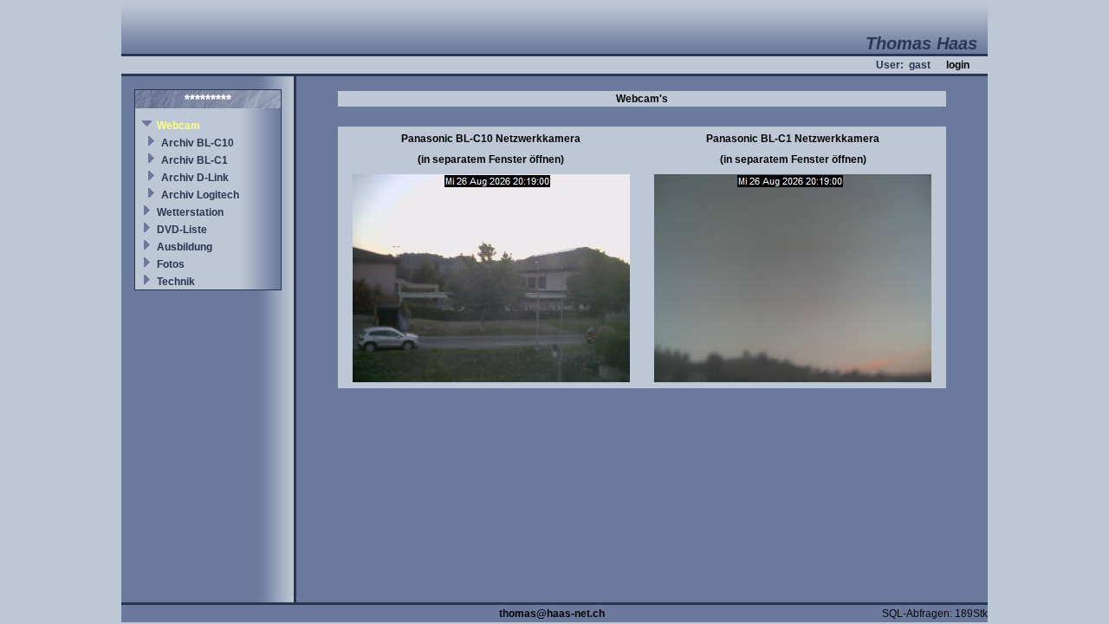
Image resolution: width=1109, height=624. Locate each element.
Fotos (171, 264)
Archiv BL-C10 (197, 143)
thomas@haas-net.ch (552, 614)
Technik (176, 282)
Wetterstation (190, 212)
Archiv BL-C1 (194, 160)
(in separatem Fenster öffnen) (491, 159)
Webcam (178, 126)
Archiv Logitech (200, 195)
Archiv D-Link (195, 178)
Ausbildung (184, 247)
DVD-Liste (182, 230)
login (958, 65)
